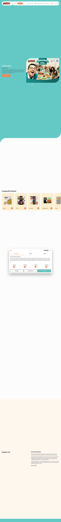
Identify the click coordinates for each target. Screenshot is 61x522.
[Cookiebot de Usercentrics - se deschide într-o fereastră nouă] (44, 250)
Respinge (16, 270)
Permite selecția (30, 270)
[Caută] (58, 3)
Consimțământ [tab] (16, 253)
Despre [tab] (45, 253)
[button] (29, 212)
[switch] (25, 267)
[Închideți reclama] (50, 250)
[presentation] (29, 84)
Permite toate (44, 270)
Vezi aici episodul (6, 75)
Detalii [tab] (30, 253)
